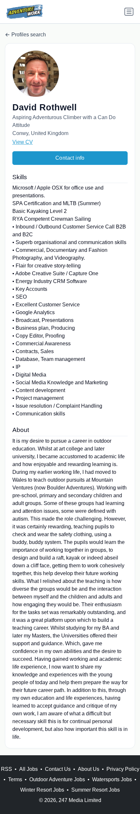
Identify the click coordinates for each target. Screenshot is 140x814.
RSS (6, 769)
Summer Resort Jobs (95, 790)
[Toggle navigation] (129, 12)
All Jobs (28, 769)
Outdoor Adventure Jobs (57, 779)
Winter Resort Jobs (42, 790)
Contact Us (58, 769)
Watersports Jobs (112, 779)
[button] (70, 73)
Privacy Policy (122, 769)
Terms (15, 779)
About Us (88, 769)
